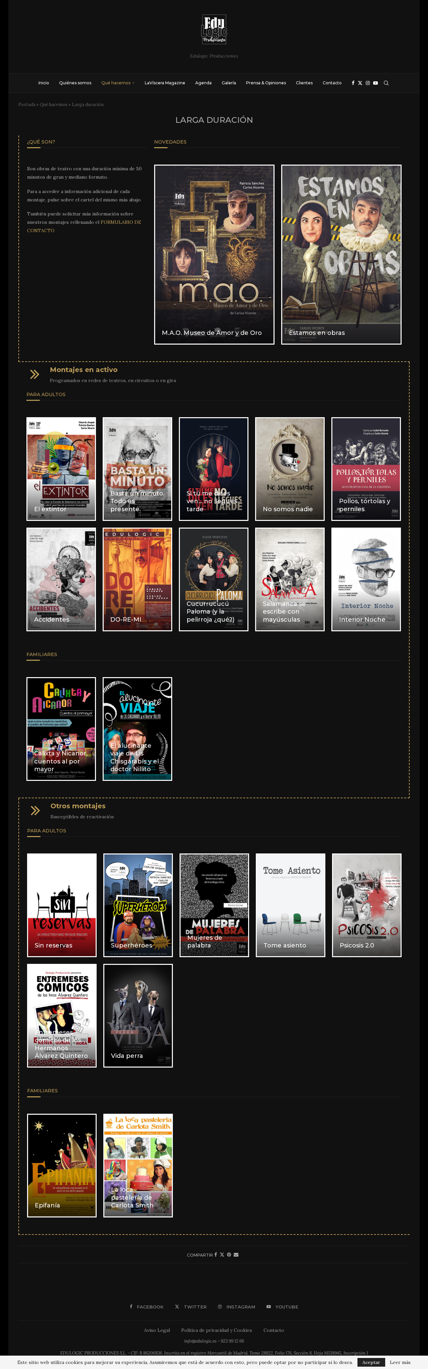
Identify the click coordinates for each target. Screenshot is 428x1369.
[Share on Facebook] (215, 1255)
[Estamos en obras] (341, 255)
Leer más (400, 1362)
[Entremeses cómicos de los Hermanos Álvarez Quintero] (62, 1016)
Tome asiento (284, 945)
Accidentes (51, 619)
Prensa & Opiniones (266, 82)
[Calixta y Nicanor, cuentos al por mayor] (61, 729)
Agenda (203, 82)
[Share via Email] (236, 1255)
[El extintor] (61, 469)
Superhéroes (131, 945)
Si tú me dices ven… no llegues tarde (212, 501)
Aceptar (371, 1362)
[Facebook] (353, 83)
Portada (26, 104)
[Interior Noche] (366, 579)
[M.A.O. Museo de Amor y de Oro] (214, 255)
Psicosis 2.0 (357, 945)
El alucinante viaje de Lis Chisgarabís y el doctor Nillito (134, 757)
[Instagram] (368, 83)
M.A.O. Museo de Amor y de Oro (212, 333)
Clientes (304, 82)
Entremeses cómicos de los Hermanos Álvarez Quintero (61, 1044)
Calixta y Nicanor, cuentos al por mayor (61, 761)
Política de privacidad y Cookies (216, 1330)
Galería (229, 82)
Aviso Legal (157, 1330)
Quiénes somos (75, 82)
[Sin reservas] (62, 905)
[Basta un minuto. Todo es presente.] (137, 469)
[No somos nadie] (290, 469)
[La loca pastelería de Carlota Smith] (138, 1165)
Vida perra (127, 1056)
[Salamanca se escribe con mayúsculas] (290, 579)
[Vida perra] (138, 1016)
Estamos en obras (317, 333)
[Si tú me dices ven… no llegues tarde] (213, 469)
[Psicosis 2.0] (367, 905)
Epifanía (47, 1205)
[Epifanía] (62, 1165)
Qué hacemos (115, 82)
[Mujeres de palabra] (214, 905)
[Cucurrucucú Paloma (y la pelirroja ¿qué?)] (213, 579)
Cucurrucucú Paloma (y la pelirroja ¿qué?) (210, 611)
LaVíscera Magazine (165, 82)
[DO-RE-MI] (137, 579)
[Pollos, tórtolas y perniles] (366, 469)
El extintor (50, 509)
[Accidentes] (61, 579)
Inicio (43, 82)
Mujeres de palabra (204, 941)
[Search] (386, 83)
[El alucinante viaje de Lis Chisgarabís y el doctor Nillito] (137, 729)
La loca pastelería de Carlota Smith (132, 1197)
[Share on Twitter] (222, 1255)
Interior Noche (362, 619)
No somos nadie (288, 509)
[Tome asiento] (290, 905)
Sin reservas (53, 945)
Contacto (332, 82)
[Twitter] (360, 83)
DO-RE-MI (125, 619)
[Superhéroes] (138, 905)
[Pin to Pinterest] (229, 1255)
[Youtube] (375, 83)
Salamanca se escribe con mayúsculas (284, 611)
